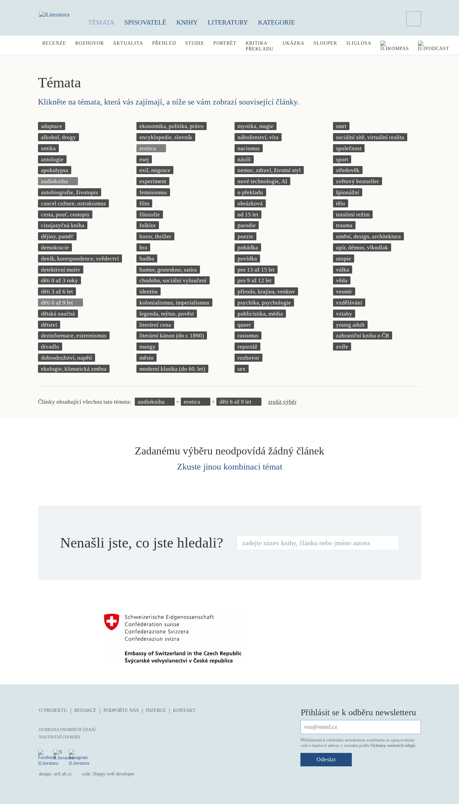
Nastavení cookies (59, 737)
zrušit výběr (282, 402)
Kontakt (184, 710)
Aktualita (128, 43)
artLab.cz (63, 773)
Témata (101, 22)
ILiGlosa (358, 43)
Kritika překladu (260, 46)
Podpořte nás (121, 710)
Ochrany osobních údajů (393, 745)
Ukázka (293, 43)
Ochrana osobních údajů (67, 729)
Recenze (54, 43)
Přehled (164, 43)
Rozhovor (89, 43)
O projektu (53, 710)
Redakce (85, 710)
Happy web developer (113, 773)
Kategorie (276, 22)
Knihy (187, 22)
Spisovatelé (145, 22)
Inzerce (156, 710)
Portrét (225, 43)
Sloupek (325, 43)
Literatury (228, 22)
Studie (194, 43)
